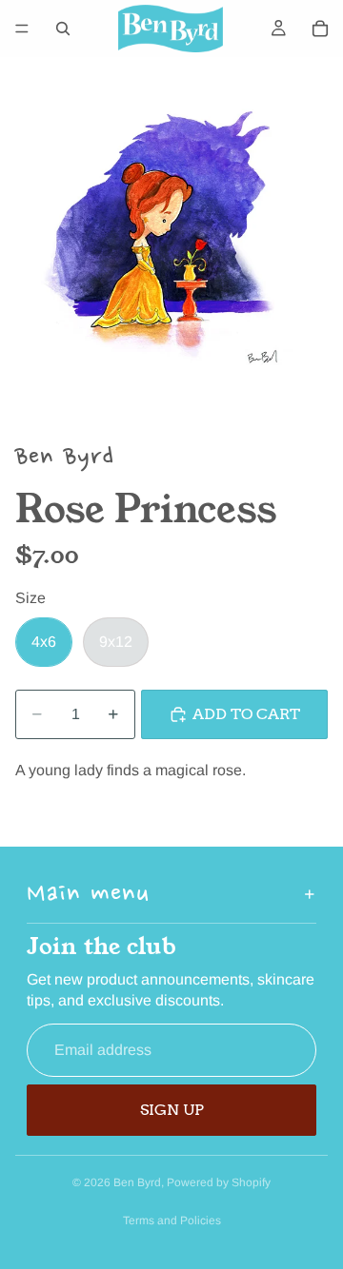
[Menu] (22, 28)
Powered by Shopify (219, 1182)
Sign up (172, 1110)
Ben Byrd (137, 1182)
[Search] (63, 28)
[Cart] (320, 28)
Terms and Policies (172, 1220)
